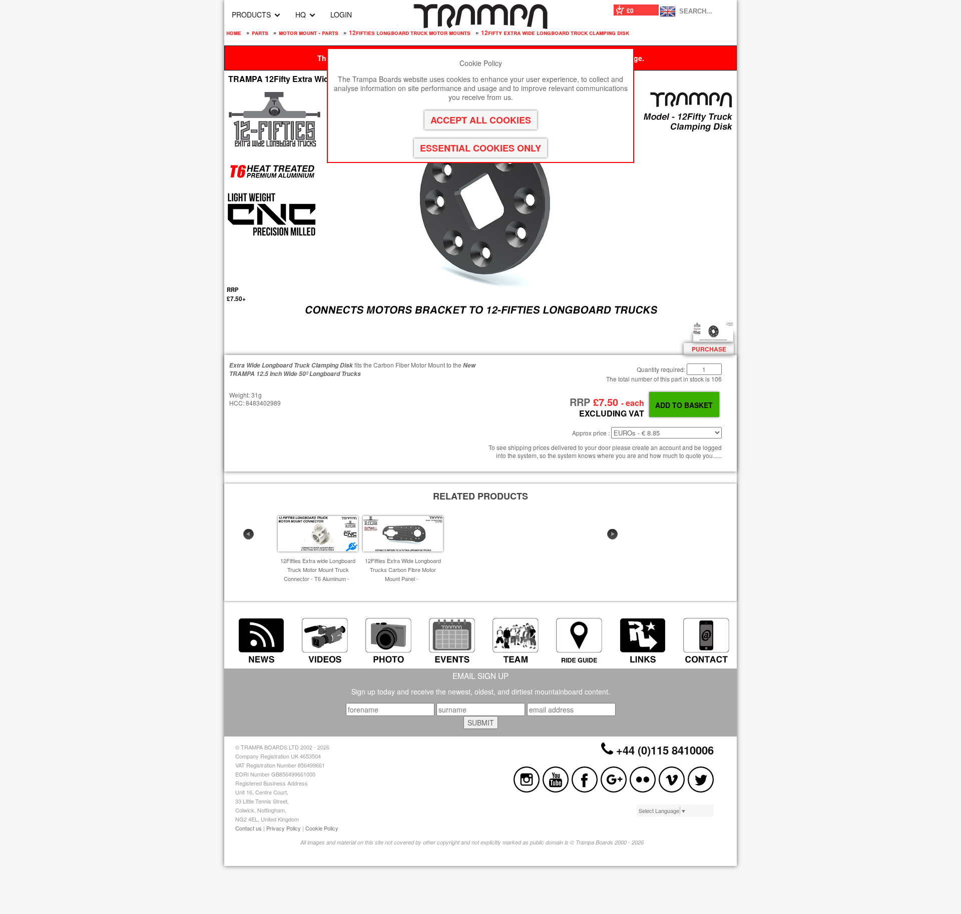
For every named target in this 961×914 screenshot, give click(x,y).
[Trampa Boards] (480, 26)
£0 (630, 10)
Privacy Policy (283, 828)
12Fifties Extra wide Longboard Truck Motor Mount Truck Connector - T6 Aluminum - (317, 569)
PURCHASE (709, 349)
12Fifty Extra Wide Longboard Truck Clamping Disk (555, 32)
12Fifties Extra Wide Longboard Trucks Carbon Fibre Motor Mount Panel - (403, 569)
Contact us (248, 828)
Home (233, 32)
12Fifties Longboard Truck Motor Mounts (409, 32)
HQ (300, 15)
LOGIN (341, 15)
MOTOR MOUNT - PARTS (308, 32)
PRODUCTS (251, 15)
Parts (260, 32)
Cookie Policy (321, 828)
